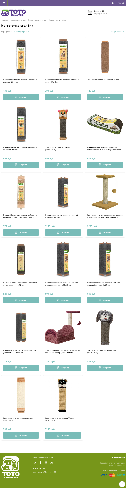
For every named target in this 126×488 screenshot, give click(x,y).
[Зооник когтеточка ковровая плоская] (105, 56)
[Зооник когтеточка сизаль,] (63, 395)
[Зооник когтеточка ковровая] (105, 327)
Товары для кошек (18, 20)
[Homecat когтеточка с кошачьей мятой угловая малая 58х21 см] (21, 327)
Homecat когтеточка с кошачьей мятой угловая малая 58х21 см (19, 351)
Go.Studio (121, 463)
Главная (4, 20)
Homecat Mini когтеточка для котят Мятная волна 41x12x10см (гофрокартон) (105, 148)
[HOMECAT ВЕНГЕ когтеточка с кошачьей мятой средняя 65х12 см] (21, 259)
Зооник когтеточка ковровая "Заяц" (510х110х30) (102, 351)
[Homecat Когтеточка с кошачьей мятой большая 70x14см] (21, 124)
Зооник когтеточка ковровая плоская (103, 80)
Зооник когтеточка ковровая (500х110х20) (57, 148)
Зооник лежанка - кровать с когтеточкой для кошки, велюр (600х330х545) (62, 351)
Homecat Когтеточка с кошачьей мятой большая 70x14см (20, 148)
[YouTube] (51, 462)
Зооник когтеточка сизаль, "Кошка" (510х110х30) (60, 419)
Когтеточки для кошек (37, 20)
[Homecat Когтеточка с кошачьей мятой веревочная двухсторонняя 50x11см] (21, 192)
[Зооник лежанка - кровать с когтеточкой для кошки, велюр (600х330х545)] (63, 327)
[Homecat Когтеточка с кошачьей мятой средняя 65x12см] (21, 56)
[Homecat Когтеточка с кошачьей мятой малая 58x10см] (63, 56)
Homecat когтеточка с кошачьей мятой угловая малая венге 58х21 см (61, 283)
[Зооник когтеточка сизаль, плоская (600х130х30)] (21, 395)
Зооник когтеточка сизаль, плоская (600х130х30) (18, 419)
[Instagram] (46, 462)
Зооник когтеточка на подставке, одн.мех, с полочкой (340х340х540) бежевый (105, 216)
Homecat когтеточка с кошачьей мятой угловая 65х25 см (61, 216)
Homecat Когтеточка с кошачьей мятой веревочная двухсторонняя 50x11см (20, 216)
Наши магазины (118, 457)
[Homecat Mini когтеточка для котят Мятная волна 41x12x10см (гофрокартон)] (105, 124)
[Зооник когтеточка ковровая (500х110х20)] (63, 124)
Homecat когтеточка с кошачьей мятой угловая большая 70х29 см (103, 283)
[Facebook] (40, 462)
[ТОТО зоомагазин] (13, 12)
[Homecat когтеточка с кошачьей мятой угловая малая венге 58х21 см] (63, 259)
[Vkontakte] (35, 462)
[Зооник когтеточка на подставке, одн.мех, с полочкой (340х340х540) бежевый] (105, 192)
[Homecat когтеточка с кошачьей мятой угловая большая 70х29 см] (105, 259)
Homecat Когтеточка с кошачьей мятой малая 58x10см (62, 81)
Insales (122, 465)
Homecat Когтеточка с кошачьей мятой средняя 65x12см (20, 81)
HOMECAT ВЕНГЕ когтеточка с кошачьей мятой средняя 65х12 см (20, 283)
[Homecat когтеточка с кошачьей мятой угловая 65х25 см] (63, 192)
